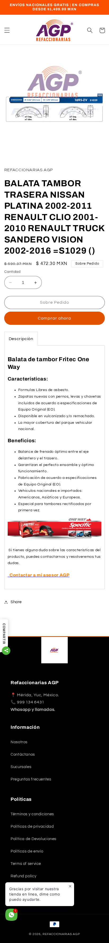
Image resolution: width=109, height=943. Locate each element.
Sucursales (21, 767)
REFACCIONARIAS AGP (61, 934)
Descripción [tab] (21, 339)
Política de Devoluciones (33, 839)
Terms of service (26, 864)
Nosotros (19, 742)
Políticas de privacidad (32, 826)
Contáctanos (23, 754)
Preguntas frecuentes (31, 779)
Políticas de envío (27, 851)
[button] (7, 30)
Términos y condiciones (32, 814)
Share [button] (16, 602)
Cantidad (12, 272)
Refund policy (23, 876)
